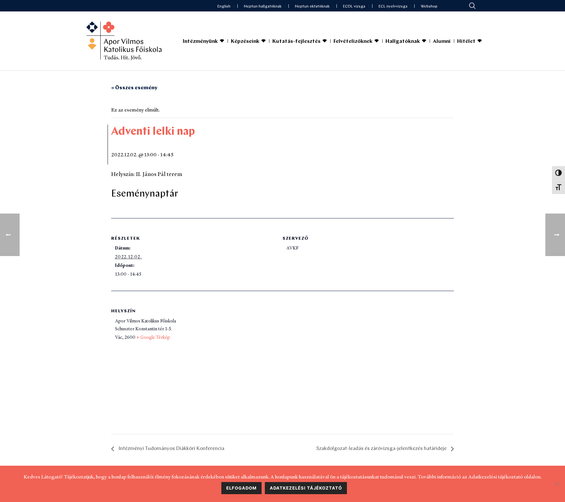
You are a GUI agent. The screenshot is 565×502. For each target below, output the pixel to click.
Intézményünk (200, 41)
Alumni (442, 41)
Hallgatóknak (402, 41)
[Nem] (557, 484)
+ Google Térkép (153, 337)
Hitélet (466, 41)
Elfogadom (241, 488)
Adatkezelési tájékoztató (306, 488)
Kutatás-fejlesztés (296, 41)
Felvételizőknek (353, 41)
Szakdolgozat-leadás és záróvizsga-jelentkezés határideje (382, 448)
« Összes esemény (134, 88)
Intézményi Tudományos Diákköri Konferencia (170, 448)
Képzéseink (245, 41)
